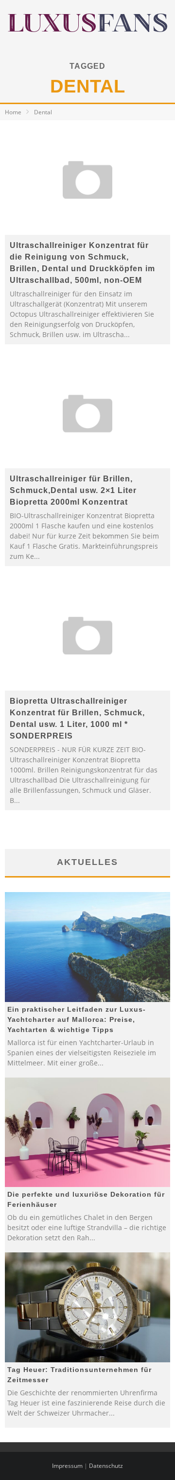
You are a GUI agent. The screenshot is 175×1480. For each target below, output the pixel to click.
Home (13, 112)
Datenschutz (106, 1466)
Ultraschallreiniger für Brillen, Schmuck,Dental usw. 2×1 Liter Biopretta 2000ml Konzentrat (73, 490)
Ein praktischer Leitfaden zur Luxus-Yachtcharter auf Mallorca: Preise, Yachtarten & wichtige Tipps (76, 1019)
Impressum (67, 1466)
